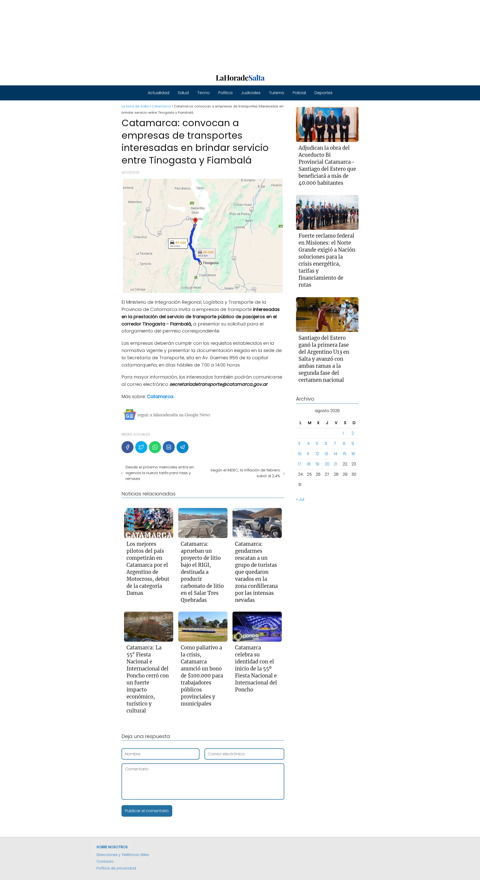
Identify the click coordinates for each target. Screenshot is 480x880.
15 (344, 454)
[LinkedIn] (169, 447)
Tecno (203, 93)
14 (335, 454)
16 (353, 454)
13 (326, 454)
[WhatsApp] (155, 447)
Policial (299, 93)
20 (327, 464)
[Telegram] (182, 447)
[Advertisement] (150, 35)
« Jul (300, 499)
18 (308, 464)
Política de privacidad (116, 868)
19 (317, 464)
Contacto (105, 861)
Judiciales (250, 93)
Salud (183, 93)
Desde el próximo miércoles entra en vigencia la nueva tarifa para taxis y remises (160, 472)
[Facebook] (128, 447)
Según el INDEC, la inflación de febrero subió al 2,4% (245, 472)
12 (317, 454)
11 (308, 454)
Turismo (276, 93)
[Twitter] (141, 447)
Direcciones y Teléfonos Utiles (122, 854)
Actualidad (158, 93)
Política (225, 93)
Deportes (323, 93)
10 (300, 454)
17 (299, 464)
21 (335, 464)
